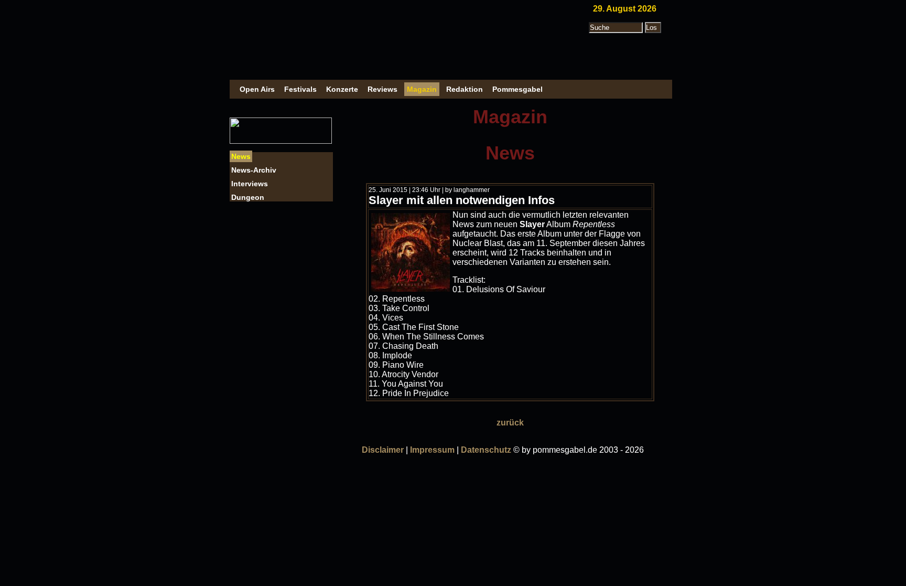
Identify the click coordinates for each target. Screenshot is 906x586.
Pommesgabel (517, 89)
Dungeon (247, 197)
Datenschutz (486, 449)
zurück (510, 422)
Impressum (432, 449)
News (241, 156)
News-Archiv (253, 170)
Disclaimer (383, 449)
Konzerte (342, 89)
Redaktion (464, 89)
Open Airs (257, 89)
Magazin (422, 89)
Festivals (300, 89)
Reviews (382, 89)
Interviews (249, 183)
